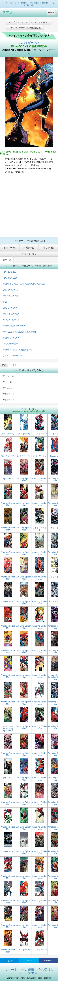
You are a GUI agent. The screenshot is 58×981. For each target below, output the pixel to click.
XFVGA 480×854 (11, 319)
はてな (10, 961)
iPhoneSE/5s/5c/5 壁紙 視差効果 (29, 46)
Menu (51, 12)
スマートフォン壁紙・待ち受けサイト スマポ (29, 971)
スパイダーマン (29, 42)
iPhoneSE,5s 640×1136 (14, 325)
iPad (5, 302)
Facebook (48, 961)
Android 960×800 (11, 314)
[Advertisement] (29, 205)
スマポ (7, 12)
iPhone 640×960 (11, 338)
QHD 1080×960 (10, 290)
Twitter (29, 961)
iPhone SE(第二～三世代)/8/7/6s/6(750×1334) (25, 284)
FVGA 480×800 (10, 344)
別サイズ (6, 260)
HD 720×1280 (9, 272)
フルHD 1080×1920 (12, 355)
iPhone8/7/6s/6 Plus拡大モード (18, 349)
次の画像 (48, 247)
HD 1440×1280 (10, 278)
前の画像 (9, 247)
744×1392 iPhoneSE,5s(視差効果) (19, 332)
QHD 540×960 (10, 308)
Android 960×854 (11, 295)
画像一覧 (28, 247)
